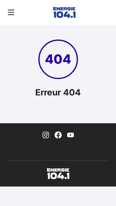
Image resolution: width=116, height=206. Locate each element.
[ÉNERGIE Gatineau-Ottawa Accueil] (64, 12)
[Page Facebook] (58, 134)
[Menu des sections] (11, 12)
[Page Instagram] (45, 134)
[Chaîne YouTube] (70, 134)
